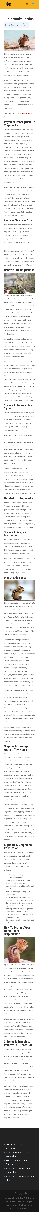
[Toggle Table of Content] (24, 25)
